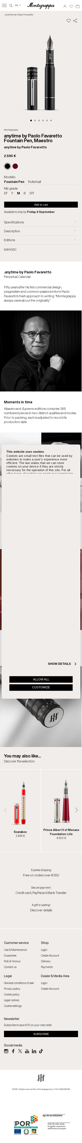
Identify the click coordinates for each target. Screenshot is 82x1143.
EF (6, 193)
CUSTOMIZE (41, 687)
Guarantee (10, 955)
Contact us (10, 967)
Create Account (50, 955)
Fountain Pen (14, 181)
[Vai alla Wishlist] (71, 5)
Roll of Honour (12, 961)
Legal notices (11, 1000)
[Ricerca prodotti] (11, 5)
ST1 (31, 193)
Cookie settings (13, 1006)
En (18, 5)
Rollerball (34, 181)
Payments (47, 967)
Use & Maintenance (15, 950)
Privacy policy (12, 989)
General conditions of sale (19, 983)
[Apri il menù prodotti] (4, 5)
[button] (31, 120)
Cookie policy (12, 994)
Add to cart (41, 204)
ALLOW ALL (41, 679)
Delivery (46, 961)
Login (44, 950)
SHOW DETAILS (59, 664)
